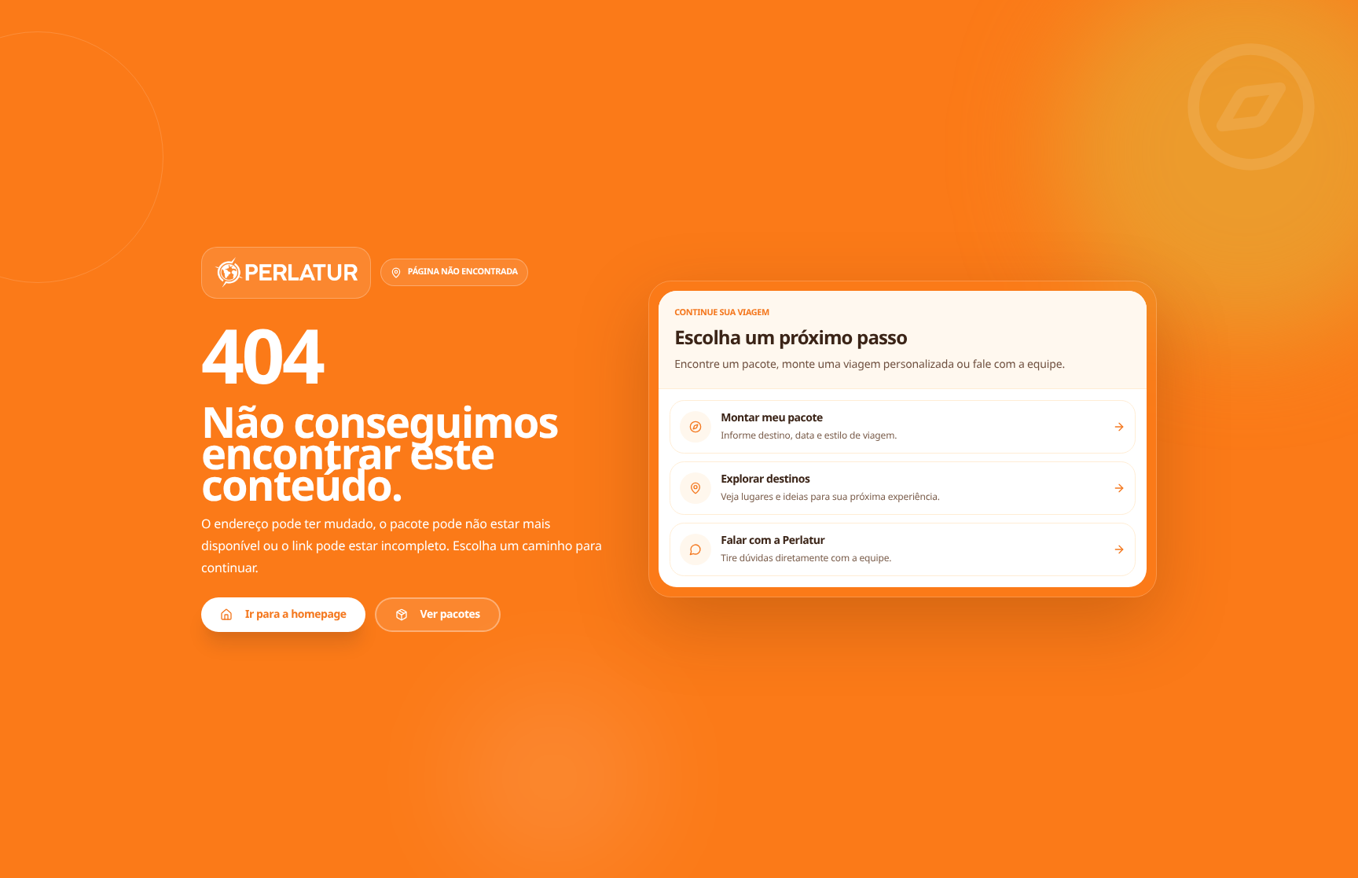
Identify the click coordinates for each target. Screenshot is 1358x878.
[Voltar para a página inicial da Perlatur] (286, 273)
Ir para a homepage (296, 614)
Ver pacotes (450, 614)
